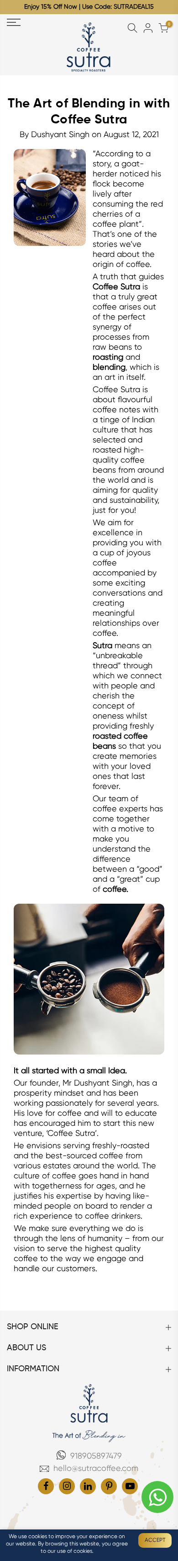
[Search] (132, 28)
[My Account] (148, 28)
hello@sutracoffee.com (95, 1469)
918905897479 (96, 1456)
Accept (155, 1540)
